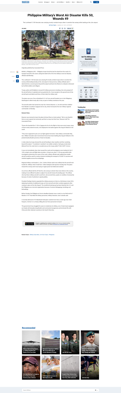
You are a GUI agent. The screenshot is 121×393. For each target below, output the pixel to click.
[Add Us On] (17, 72)
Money (52, 2)
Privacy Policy (86, 78)
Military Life (79, 2)
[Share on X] (62, 28)
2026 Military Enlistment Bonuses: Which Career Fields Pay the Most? (92, 117)
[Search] (91, 2)
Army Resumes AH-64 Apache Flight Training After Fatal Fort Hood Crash (92, 111)
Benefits (67, 2)
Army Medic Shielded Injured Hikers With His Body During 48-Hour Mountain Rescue (91, 123)
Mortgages (46, 2)
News (73, 2)
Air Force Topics (52, 25)
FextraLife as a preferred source (60, 224)
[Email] (65, 28)
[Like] (17, 81)
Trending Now (81, 107)
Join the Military (60, 2)
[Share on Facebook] (60, 28)
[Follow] (17, 76)
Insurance (40, 2)
